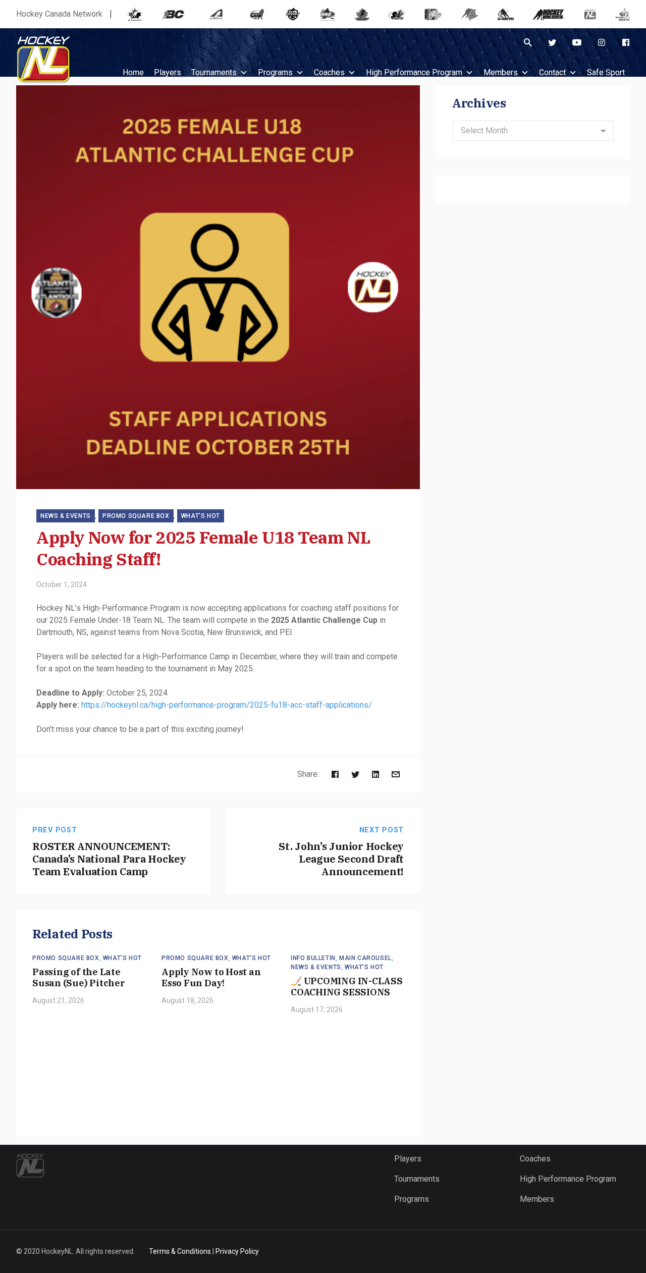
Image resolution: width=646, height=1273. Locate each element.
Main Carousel (365, 958)
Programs (275, 72)
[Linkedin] (375, 774)
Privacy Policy (237, 1251)
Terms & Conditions (180, 1251)
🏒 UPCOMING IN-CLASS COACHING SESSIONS (347, 986)
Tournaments (214, 72)
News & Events (65, 515)
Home (133, 72)
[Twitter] (552, 42)
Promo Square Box (136, 515)
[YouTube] (576, 42)
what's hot (200, 515)
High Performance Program (414, 72)
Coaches (329, 72)
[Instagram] (602, 42)
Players (407, 1158)
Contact (552, 72)
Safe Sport (606, 72)
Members (500, 72)
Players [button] (167, 72)
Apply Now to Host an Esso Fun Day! (211, 977)
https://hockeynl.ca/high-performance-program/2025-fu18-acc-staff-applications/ (226, 705)
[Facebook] (626, 42)
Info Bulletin (313, 958)
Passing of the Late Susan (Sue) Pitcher (78, 977)
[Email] (396, 774)
